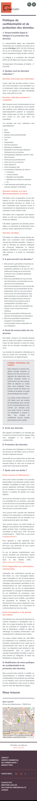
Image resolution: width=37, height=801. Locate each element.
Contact (5, 758)
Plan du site (6, 783)
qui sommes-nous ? (9, 763)
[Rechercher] (29, 4)
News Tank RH (18, 748)
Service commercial (10, 760)
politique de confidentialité (13, 788)
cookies (4, 790)
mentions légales (9, 785)
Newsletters (7, 765)
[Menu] (34, 4)
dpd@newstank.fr (10, 537)
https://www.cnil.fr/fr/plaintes (13, 562)
